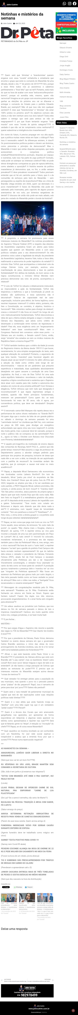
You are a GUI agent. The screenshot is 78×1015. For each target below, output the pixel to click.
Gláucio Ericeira (66, 48)
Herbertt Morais (66, 97)
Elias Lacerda (65, 113)
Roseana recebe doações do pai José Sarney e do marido (68, 179)
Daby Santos (65, 74)
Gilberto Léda (65, 52)
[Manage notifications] (73, 1010)
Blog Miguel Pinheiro (67, 79)
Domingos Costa (66, 70)
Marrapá (63, 43)
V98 (61, 101)
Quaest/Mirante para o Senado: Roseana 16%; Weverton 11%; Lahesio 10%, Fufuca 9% (67, 154)
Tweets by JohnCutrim (64, 187)
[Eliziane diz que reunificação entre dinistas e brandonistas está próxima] (27, 897)
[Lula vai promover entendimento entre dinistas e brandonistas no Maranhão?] (9, 897)
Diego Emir (64, 57)
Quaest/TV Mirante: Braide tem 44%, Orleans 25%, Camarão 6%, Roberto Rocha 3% (68, 133)
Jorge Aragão (65, 65)
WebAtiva (44, 1012)
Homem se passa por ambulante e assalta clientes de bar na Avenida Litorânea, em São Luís (68, 168)
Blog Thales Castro (67, 83)
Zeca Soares (64, 88)
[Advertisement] (27, 58)
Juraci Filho (64, 117)
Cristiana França (66, 61)
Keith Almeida (65, 92)
